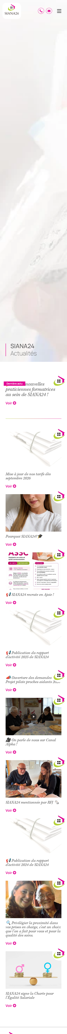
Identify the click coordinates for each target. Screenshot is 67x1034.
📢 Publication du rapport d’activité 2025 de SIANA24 (27, 654)
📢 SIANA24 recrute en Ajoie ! (30, 594)
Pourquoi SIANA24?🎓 (24, 536)
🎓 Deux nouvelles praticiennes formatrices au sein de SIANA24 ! (30, 389)
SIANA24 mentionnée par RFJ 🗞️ (32, 802)
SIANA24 (22, 346)
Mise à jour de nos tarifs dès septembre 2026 (28, 476)
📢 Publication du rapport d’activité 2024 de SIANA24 (27, 862)
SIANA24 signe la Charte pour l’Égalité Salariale (30, 995)
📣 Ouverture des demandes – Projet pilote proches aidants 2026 (33, 679)
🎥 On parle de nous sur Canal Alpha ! (31, 742)
